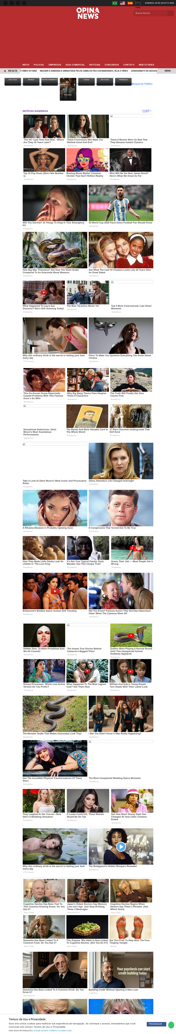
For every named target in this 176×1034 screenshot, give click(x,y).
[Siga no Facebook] (5, 3)
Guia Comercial (76, 64)
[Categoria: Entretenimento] (49, 84)
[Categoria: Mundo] (31, 84)
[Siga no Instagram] (11, 3)
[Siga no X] (18, 3)
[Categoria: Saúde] (86, 84)
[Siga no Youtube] (24, 3)
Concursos (113, 64)
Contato (130, 64)
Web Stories (146, 65)
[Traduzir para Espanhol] (130, 3)
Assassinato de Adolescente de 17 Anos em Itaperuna (145, 71)
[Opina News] (88, 13)
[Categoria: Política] (13, 84)
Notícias (96, 64)
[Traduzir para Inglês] (122, 3)
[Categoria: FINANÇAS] (123, 84)
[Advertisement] (88, 41)
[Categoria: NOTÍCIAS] (105, 84)
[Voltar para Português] (115, 3)
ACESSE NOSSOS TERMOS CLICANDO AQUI (53, 1031)
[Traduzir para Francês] (138, 3)
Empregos (56, 64)
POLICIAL (40, 64)
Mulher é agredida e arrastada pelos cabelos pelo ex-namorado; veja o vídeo (68, 71)
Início (27, 64)
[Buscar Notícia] (171, 13)
